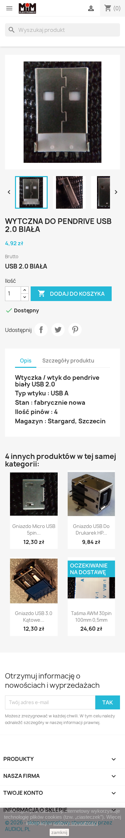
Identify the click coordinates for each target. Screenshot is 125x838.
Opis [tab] (25, 360)
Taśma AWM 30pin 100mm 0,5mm (91, 616)
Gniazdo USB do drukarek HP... (91, 529)
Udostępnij (41, 329)
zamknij (59, 832)
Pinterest (75, 329)
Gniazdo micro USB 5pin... (33, 529)
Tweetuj (58, 329)
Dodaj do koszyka (71, 293)
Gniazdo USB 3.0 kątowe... (33, 616)
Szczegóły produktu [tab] (68, 360)
